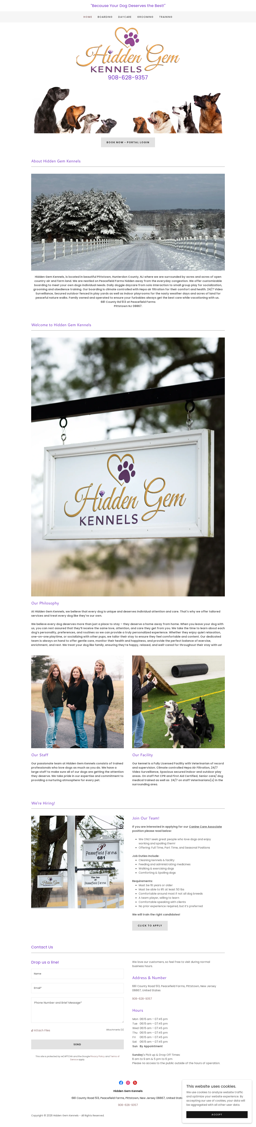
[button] (32, 1030)
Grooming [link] (145, 17)
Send (77, 1044)
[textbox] (77, 974)
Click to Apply (150, 925)
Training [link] (166, 17)
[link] (128, 49)
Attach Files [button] (42, 1030)
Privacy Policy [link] (97, 1056)
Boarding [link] (105, 17)
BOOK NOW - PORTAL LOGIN (128, 142)
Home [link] (87, 17)
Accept (217, 1114)
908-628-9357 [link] (142, 999)
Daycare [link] (125, 17)
